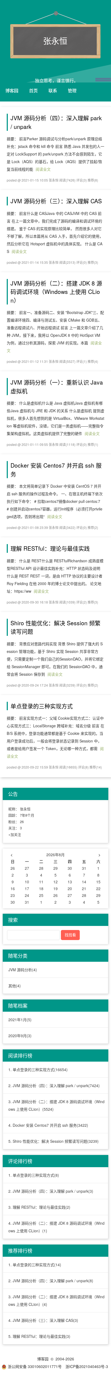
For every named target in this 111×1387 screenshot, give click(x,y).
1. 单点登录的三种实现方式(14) (34, 1264)
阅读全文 (43, 169)
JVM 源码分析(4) (22, 969)
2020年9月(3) (20, 1035)
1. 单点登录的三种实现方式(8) (33, 1175)
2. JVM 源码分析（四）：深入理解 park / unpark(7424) (54, 1085)
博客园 (11, 90)
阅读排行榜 (20, 1055)
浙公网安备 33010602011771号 (35, 1366)
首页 (33, 90)
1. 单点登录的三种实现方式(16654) (38, 1069)
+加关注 (14, 834)
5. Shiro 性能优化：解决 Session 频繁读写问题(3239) (53, 1141)
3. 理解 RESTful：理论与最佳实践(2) (39, 1207)
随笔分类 (17, 955)
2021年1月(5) (20, 1019)
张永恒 (55, 40)
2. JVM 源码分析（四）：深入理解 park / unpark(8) (50, 1280)
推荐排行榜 (20, 1250)
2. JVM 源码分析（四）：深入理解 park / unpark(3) (50, 1191)
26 (22, 821)
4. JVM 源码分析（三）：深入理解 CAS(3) (43, 1320)
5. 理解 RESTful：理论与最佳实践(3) (39, 1336)
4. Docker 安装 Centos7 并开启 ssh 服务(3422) (48, 1125)
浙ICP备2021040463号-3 (86, 1366)
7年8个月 (27, 815)
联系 (52, 90)
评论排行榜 (20, 1160)
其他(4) (14, 985)
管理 (72, 90)
